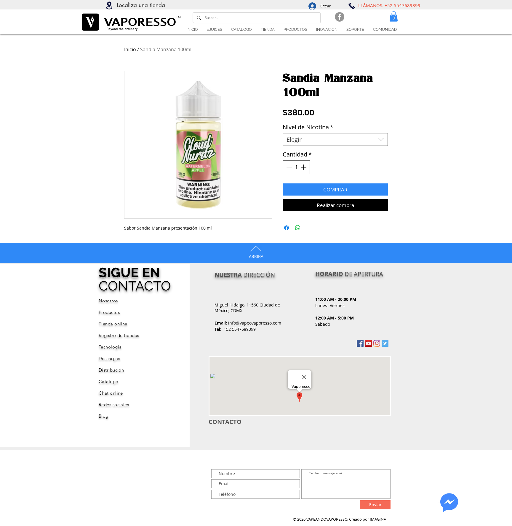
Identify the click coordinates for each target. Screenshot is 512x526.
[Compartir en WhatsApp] (297, 227)
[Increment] (304, 167)
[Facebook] (339, 17)
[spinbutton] (296, 167)
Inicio (130, 49)
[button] (355, 29)
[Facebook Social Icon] (360, 343)
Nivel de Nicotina (308, 127)
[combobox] (335, 139)
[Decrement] (289, 167)
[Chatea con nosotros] (449, 502)
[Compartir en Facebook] (286, 227)
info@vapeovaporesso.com (254, 323)
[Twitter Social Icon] (385, 343)
